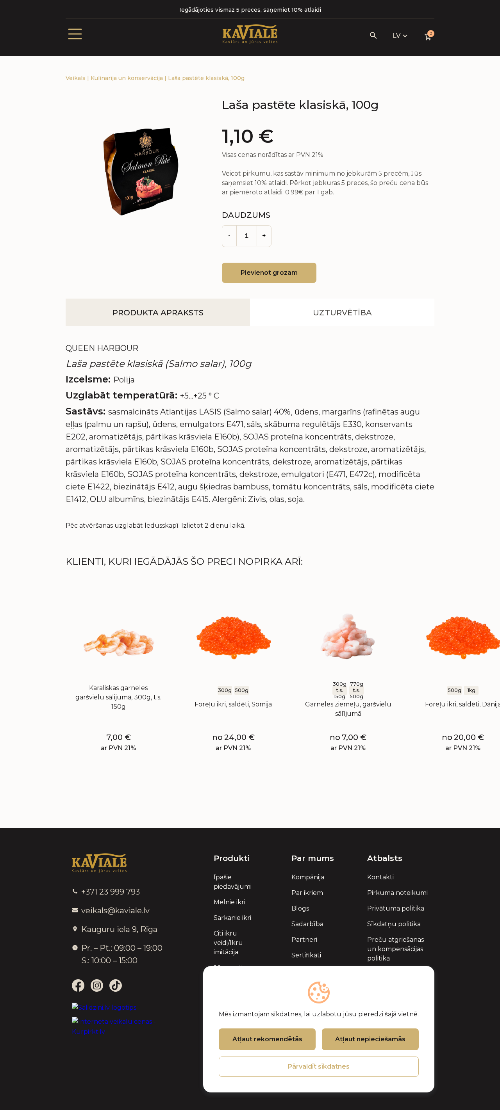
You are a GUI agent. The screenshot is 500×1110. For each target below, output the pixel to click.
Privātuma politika (395, 908)
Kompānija (307, 877)
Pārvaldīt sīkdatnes (319, 1066)
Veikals (76, 78)
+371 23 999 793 (110, 892)
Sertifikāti (306, 955)
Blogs (300, 908)
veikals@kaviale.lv (115, 910)
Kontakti (380, 877)
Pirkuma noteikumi (397, 893)
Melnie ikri (229, 902)
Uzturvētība (342, 312)
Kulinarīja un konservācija (127, 78)
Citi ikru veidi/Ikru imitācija (228, 943)
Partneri (304, 939)
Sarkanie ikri (232, 917)
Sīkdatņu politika (394, 924)
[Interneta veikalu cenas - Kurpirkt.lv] (124, 1027)
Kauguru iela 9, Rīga (119, 929)
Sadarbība (307, 924)
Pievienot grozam (269, 272)
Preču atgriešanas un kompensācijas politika (395, 949)
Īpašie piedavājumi (233, 881)
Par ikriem (307, 893)
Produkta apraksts (158, 312)
